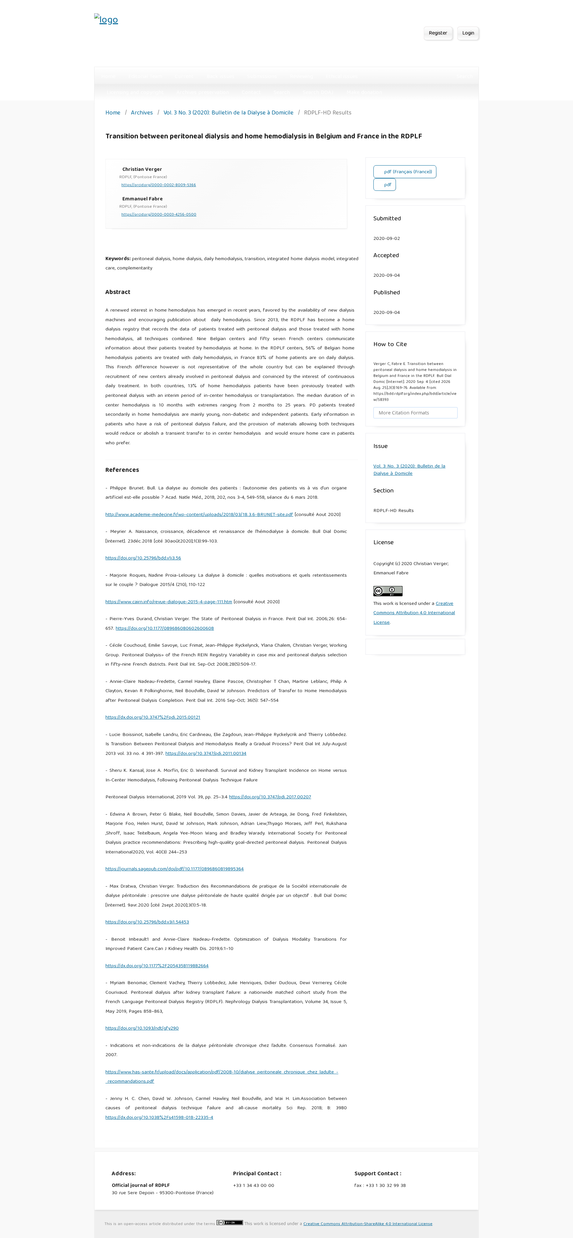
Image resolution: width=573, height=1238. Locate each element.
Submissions (262, 77)
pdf (387, 185)
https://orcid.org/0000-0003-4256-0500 (158, 214)
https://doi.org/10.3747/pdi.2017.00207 (270, 797)
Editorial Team (145, 77)
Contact (251, 93)
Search (282, 93)
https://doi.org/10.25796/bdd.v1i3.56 (143, 558)
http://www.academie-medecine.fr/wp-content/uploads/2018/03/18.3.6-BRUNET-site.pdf (199, 515)
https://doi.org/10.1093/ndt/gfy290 (142, 1028)
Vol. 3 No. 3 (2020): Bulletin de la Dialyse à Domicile (228, 113)
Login (468, 33)
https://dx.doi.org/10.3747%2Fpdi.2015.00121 (152, 717)
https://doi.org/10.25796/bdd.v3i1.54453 (147, 922)
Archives (142, 113)
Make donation (364, 93)
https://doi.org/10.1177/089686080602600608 (165, 628)
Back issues (220, 77)
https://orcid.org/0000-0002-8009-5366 (158, 185)
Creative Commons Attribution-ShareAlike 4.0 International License (367, 1224)
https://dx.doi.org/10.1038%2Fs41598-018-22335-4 (159, 1118)
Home (108, 77)
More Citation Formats (404, 412)
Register (438, 33)
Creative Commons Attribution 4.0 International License (414, 613)
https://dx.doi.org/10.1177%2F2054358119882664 (157, 966)
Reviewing (301, 77)
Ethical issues (342, 77)
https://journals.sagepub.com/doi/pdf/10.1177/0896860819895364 (174, 869)
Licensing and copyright (135, 93)
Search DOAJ (318, 93)
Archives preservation (202, 93)
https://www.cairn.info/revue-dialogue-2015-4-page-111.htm (168, 602)
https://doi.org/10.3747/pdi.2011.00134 (205, 754)
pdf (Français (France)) (407, 172)
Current (184, 77)
